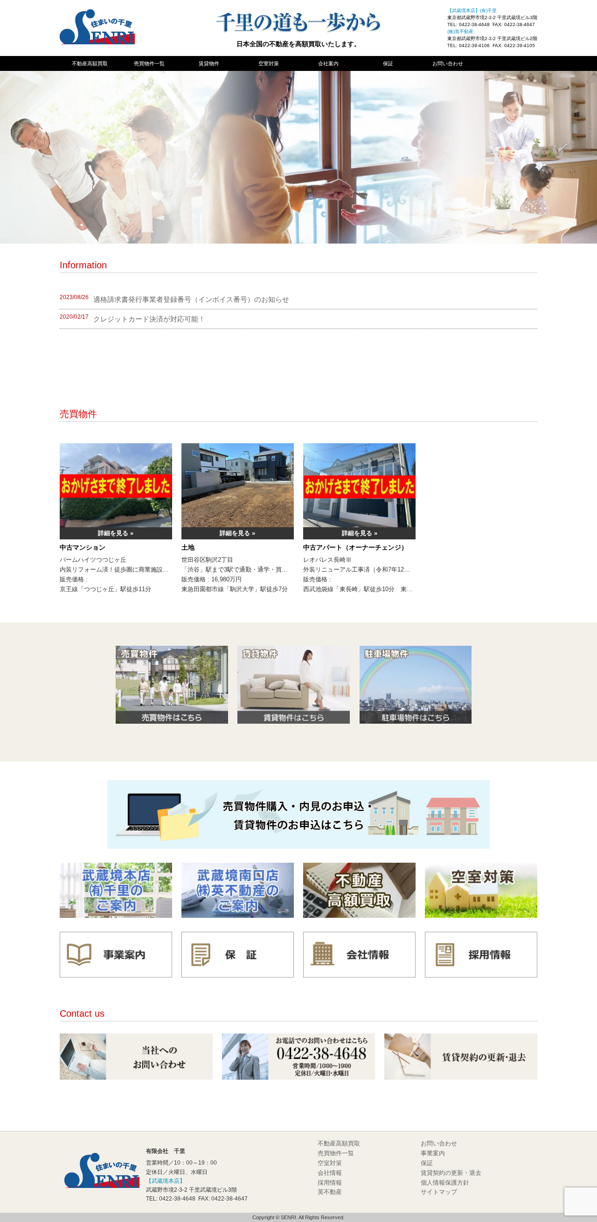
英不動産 (330, 1191)
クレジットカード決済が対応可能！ (149, 319)
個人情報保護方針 (445, 1182)
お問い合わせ (447, 63)
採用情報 (330, 1182)
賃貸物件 (209, 63)
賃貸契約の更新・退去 (451, 1172)
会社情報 (330, 1172)
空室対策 (268, 63)
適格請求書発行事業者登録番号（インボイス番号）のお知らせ (191, 299)
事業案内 (433, 1153)
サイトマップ (439, 1191)
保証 (388, 63)
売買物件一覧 (149, 63)
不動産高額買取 (90, 63)
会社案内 (328, 63)
